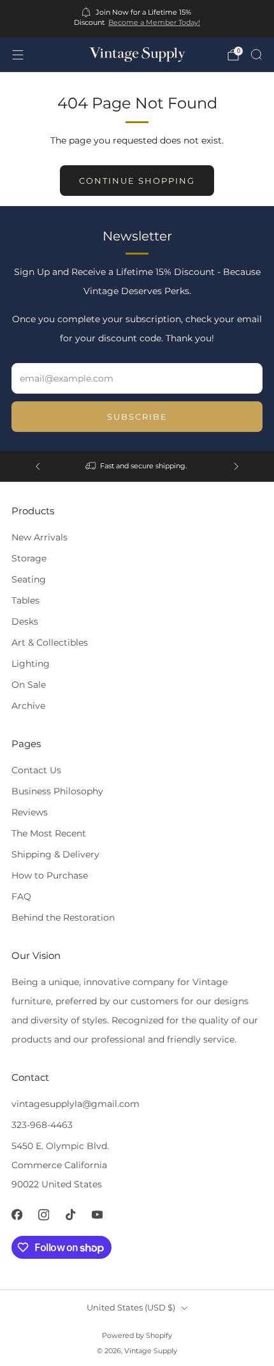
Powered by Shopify (137, 1335)
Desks (24, 621)
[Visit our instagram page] (43, 1214)
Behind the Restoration (63, 917)
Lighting (30, 663)
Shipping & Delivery (55, 854)
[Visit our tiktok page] (70, 1214)
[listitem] (137, 19)
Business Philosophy (57, 791)
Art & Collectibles (49, 642)
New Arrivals (39, 537)
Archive (28, 705)
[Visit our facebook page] (16, 1214)
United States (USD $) (131, 1307)
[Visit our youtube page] (96, 1214)
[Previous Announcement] (37, 466)
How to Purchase (49, 875)
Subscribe (137, 417)
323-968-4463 (42, 1125)
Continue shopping (137, 180)
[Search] (256, 54)
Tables (25, 600)
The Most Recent (48, 833)
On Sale (28, 684)
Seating (28, 579)
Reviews (29, 812)
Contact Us (36, 770)
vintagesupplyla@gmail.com (75, 1104)
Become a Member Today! (154, 22)
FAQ (21, 896)
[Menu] (17, 54)
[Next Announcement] (236, 466)
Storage (29, 558)
